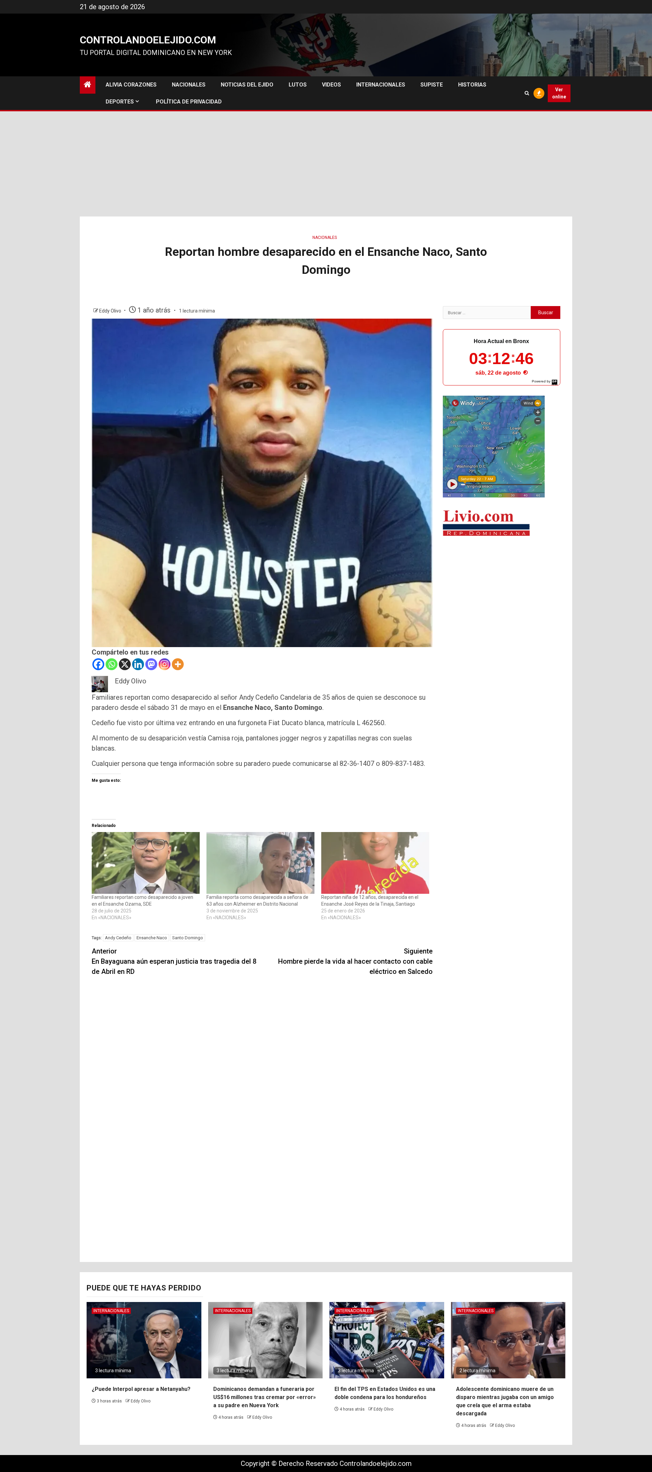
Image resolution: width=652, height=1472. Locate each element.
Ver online (559, 93)
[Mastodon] (151, 664)
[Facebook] (98, 664)
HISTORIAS (472, 84)
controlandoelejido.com (148, 40)
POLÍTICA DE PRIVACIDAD (189, 101)
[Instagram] (164, 664)
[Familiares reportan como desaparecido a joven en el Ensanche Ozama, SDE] (146, 863)
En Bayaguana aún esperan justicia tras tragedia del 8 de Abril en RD (174, 961)
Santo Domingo (187, 937)
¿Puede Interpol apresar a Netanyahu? (141, 1389)
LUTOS (298, 84)
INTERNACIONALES (380, 84)
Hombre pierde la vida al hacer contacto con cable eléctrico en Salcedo (355, 961)
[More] (178, 664)
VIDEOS (331, 84)
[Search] (527, 93)
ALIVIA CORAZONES (131, 84)
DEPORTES (120, 101)
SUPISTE (431, 84)
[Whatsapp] (111, 664)
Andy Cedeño (118, 937)
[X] (125, 664)
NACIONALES (188, 84)
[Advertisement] (326, 165)
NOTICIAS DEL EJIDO (247, 84)
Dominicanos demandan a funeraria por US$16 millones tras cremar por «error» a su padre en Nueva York (264, 1397)
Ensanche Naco (152, 937)
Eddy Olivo (110, 311)
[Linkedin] (138, 664)
